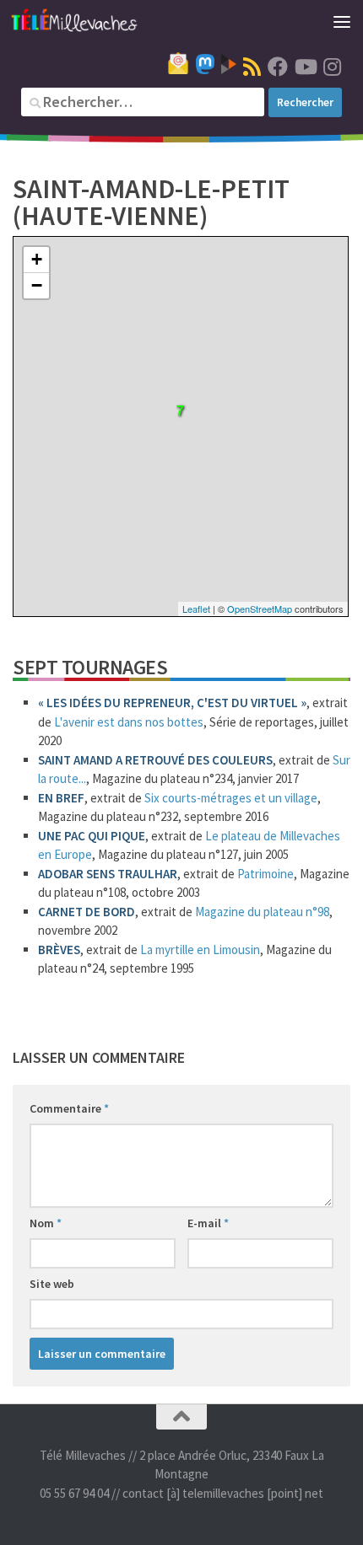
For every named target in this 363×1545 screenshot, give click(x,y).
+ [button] (36, 259)
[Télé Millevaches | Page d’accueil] (95, 21)
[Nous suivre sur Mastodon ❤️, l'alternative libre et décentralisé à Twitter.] (205, 64)
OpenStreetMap (259, 608)
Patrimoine (265, 874)
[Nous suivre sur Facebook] (278, 66)
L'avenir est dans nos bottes (128, 722)
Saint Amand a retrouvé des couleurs (155, 760)
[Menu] (342, 21)
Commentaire (69, 1108)
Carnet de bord (86, 912)
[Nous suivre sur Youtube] (305, 66)
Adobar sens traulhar (107, 874)
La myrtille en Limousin (200, 949)
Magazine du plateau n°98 (262, 912)
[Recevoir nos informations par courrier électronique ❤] (178, 63)
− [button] (36, 285)
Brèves (59, 949)
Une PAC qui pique (91, 836)
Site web (52, 1283)
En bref (61, 798)
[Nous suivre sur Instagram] (332, 66)
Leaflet (196, 608)
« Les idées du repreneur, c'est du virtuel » (172, 703)
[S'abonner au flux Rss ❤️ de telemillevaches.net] (252, 66)
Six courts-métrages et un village (230, 798)
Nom (46, 1223)
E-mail (208, 1223)
